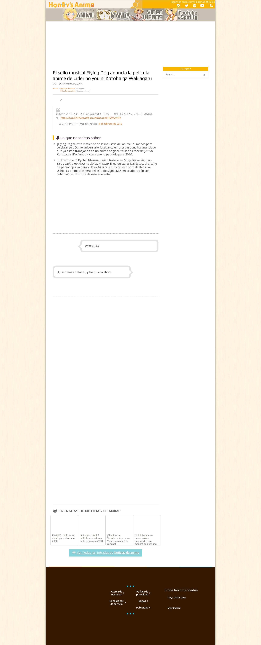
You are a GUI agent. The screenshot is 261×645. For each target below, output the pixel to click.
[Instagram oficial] (178, 5)
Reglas (142, 601)
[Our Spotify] (194, 5)
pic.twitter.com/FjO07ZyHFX (105, 117)
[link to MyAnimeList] (164, 610)
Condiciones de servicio (117, 602)
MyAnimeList (174, 607)
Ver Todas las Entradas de (107, 552)
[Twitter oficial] (186, 5)
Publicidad (142, 607)
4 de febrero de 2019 (110, 123)
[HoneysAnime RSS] (211, 5)
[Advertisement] (130, 44)
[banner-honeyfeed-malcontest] (185, 177)
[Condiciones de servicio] (125, 602)
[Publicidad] (149, 607)
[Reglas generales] (147, 601)
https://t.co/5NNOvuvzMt (75, 117)
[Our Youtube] (202, 6)
